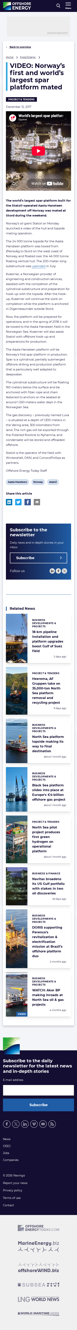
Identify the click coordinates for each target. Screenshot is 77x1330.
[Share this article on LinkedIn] (9, 502)
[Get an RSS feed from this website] (52, 1124)
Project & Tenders (21, 99)
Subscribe (25, 558)
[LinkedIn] (52, 571)
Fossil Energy (28, 57)
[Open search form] (58, 6)
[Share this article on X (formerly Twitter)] (18, 502)
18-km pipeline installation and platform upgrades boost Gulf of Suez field (47, 641)
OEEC (7, 1146)
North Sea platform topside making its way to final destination (48, 744)
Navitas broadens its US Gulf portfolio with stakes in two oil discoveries (48, 886)
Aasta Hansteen (17, 482)
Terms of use (12, 1198)
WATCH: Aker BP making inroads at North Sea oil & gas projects (48, 997)
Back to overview (20, 46)
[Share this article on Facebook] (27, 502)
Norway (38, 482)
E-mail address (13, 1080)
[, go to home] (17, 6)
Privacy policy (12, 1190)
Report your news (15, 1183)
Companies (11, 1160)
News (6, 1139)
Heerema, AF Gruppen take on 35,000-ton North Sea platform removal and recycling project (46, 691)
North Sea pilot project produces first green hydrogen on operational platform (46, 839)
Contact (8, 1205)
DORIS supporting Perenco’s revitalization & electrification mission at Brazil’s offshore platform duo (47, 942)
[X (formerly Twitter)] (16, 1124)
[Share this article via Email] (37, 502)
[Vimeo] (34, 1124)
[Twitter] (64, 571)
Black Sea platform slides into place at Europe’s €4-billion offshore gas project (48, 792)
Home (9, 57)
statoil (53, 482)
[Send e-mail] (43, 1124)
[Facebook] (58, 571)
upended (38, 266)
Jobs (6, 1153)
